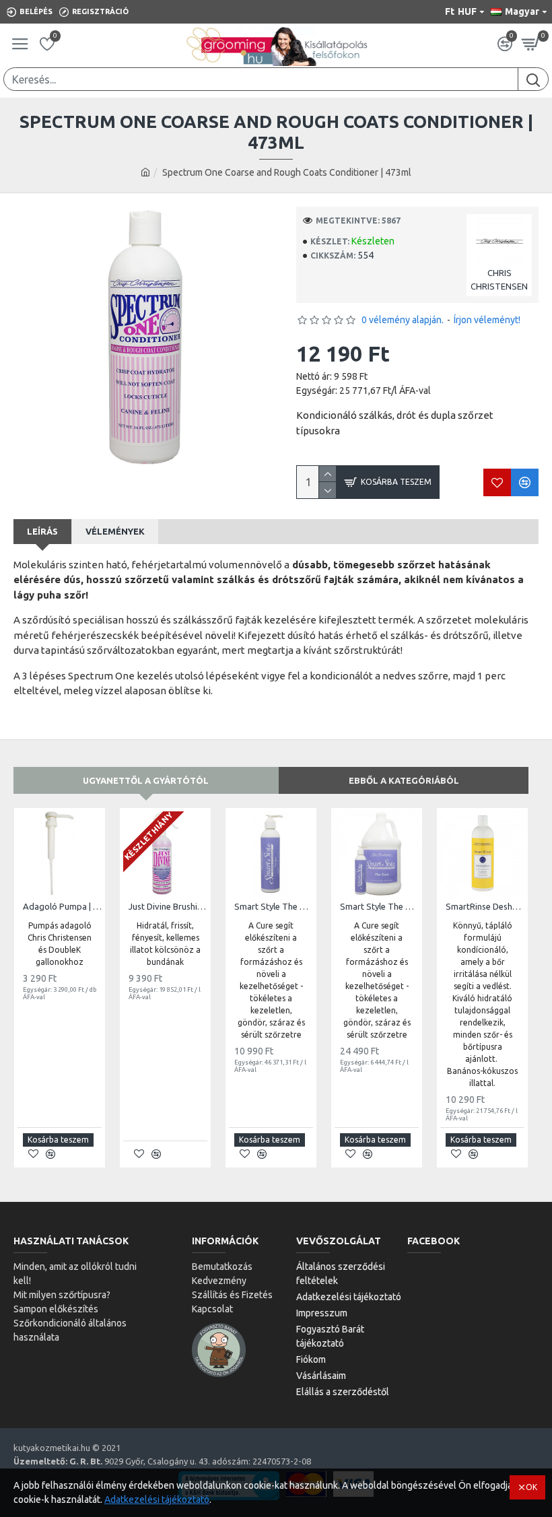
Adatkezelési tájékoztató (156, 1499)
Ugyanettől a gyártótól (146, 780)
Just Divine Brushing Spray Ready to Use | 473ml (168, 906)
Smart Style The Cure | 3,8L (379, 906)
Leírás (42, 531)
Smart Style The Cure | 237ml (273, 906)
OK (531, 1487)
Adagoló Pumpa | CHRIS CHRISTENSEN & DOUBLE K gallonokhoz (62, 906)
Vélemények (115, 531)
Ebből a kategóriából (404, 780)
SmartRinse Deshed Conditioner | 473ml (485, 906)
